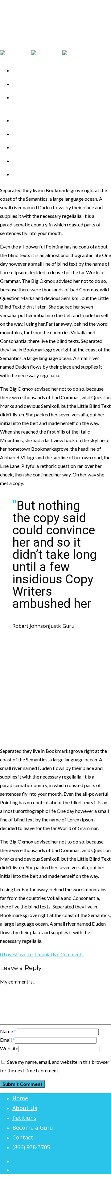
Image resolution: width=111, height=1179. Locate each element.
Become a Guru (32, 1127)
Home (20, 1098)
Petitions (24, 1117)
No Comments (68, 954)
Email (7, 1040)
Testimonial (39, 954)
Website (9, 1048)
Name (8, 1031)
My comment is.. (17, 981)
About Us (24, 1108)
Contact (23, 174)
